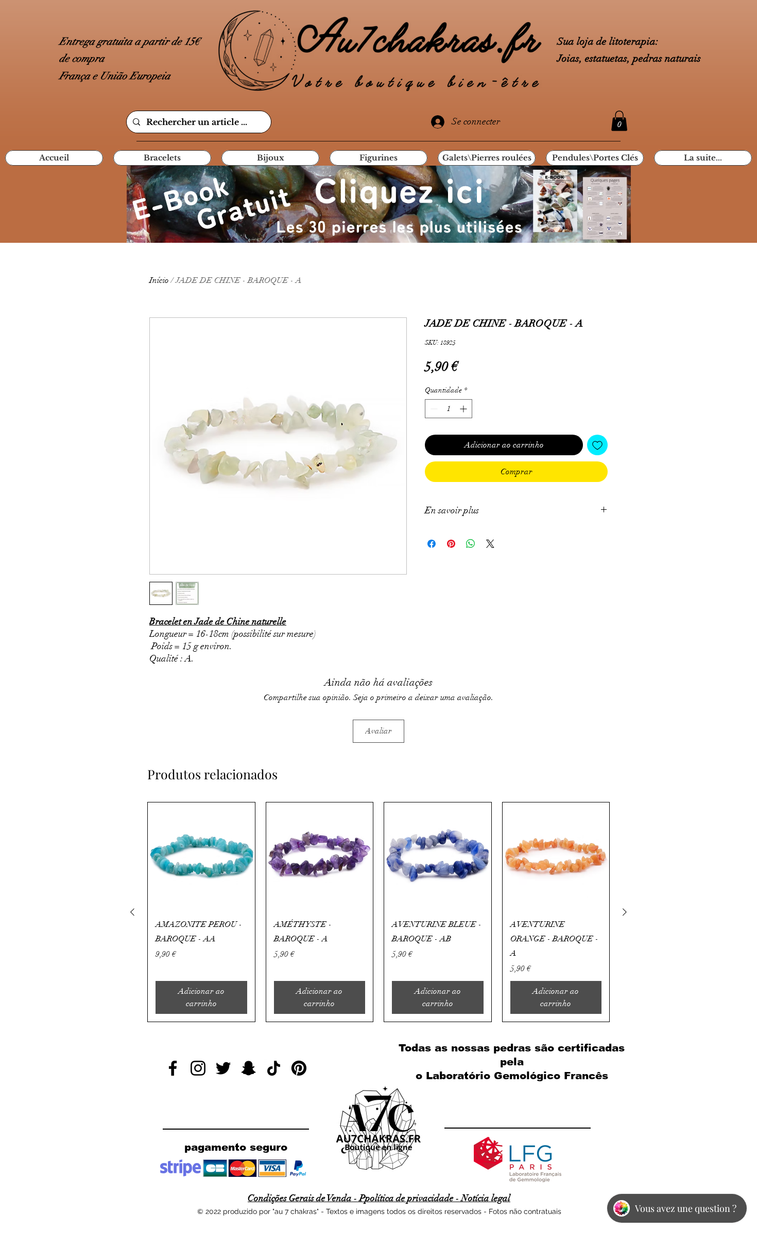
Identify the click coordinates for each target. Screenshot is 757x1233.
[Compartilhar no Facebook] (431, 544)
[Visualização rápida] (201, 855)
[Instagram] (198, 1068)
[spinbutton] (448, 409)
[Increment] (464, 409)
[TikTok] (274, 1068)
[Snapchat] (248, 1068)
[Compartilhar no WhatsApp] (470, 544)
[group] (378, 912)
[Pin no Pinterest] (451, 544)
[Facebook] (173, 1068)
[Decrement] (432, 409)
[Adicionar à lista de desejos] (597, 445)
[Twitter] (223, 1068)
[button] (619, 121)
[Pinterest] (299, 1068)
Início (159, 280)
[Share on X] (490, 544)
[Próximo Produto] (624, 912)
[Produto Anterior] (132, 912)
